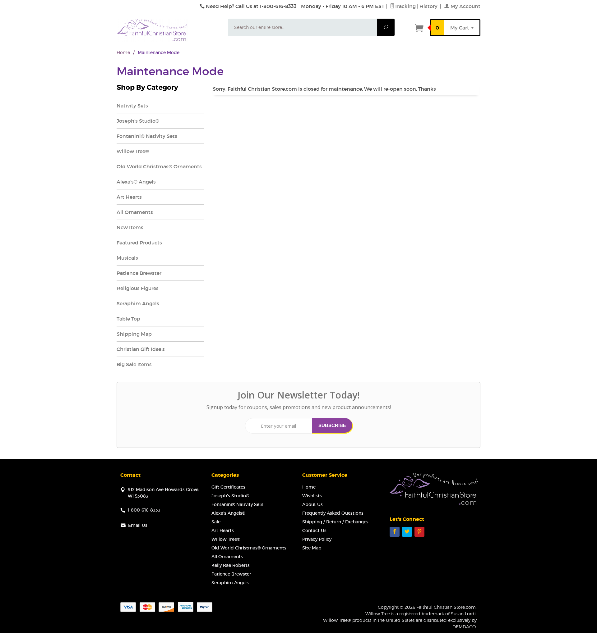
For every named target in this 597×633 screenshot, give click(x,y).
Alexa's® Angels (136, 182)
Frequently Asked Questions (332, 513)
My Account (464, 6)
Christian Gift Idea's (141, 349)
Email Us (137, 525)
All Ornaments (135, 212)
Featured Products (139, 242)
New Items (130, 227)
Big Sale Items (134, 364)
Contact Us (314, 530)
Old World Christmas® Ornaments (159, 166)
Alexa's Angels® (228, 513)
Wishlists (312, 496)
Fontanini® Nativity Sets (147, 136)
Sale (215, 522)
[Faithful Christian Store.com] (168, 30)
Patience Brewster (139, 273)
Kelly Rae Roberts (230, 565)
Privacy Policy (316, 539)
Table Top (128, 319)
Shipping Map (134, 334)
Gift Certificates (228, 487)
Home (123, 52)
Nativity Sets (132, 105)
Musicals (127, 258)
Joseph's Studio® (138, 121)
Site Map (312, 548)
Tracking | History (417, 6)
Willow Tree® (133, 151)
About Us (312, 504)
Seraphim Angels (138, 303)
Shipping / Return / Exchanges (335, 522)
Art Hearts (129, 197)
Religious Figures (138, 288)
